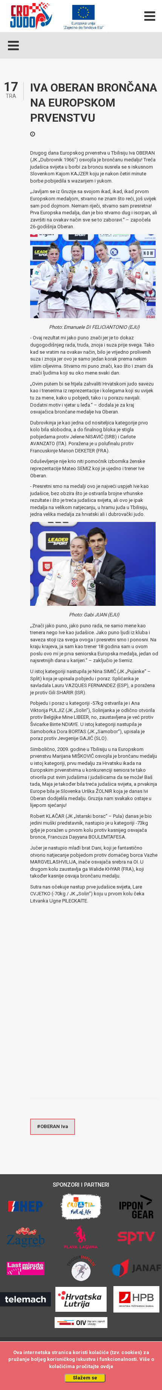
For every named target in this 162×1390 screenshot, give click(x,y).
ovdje (106, 1366)
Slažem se (85, 1378)
